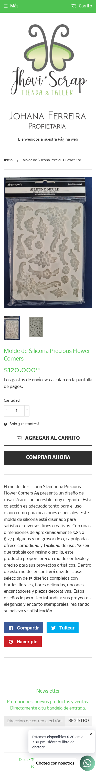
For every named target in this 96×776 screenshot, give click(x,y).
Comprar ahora (48, 457)
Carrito (85, 6)
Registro (78, 720)
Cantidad (12, 401)
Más (14, 6)
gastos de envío (27, 380)
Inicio (8, 160)
